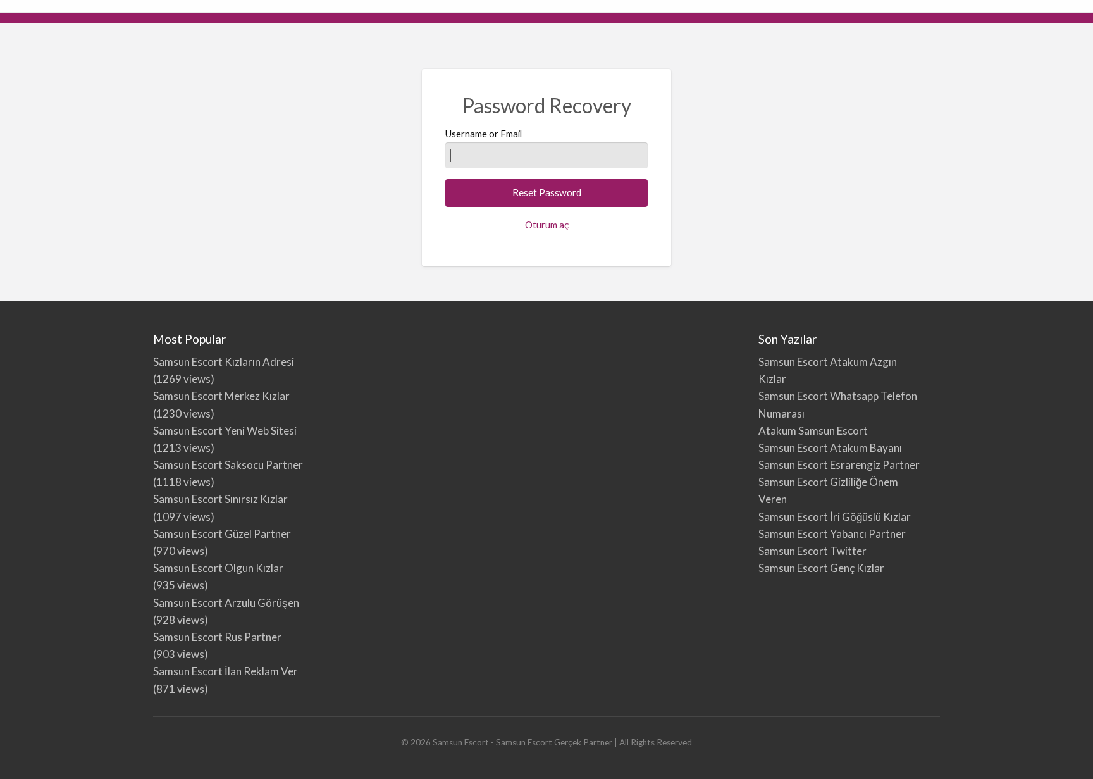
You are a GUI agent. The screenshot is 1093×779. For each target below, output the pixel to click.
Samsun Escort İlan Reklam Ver (225, 671)
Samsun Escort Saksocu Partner (228, 464)
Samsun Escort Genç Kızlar (821, 568)
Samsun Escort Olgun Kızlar (218, 568)
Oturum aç (547, 224)
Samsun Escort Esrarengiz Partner (839, 464)
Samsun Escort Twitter (812, 551)
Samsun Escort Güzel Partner (222, 533)
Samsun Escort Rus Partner (217, 637)
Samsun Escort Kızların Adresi (223, 361)
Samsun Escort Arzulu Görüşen (226, 602)
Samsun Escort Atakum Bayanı (830, 447)
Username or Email (483, 133)
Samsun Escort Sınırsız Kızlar (220, 499)
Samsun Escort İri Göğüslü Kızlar (834, 516)
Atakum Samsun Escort (813, 430)
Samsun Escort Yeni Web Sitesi (225, 430)
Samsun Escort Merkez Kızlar (221, 395)
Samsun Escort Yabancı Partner (832, 533)
